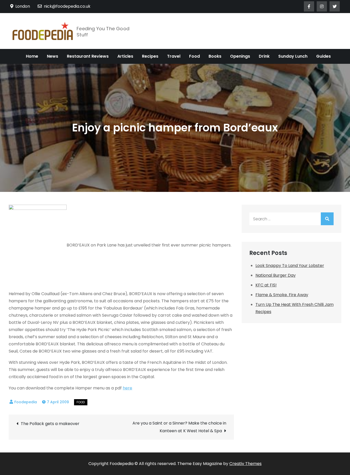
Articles (125, 56)
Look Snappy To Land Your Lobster (289, 266)
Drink (264, 56)
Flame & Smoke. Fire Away (281, 295)
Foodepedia (25, 402)
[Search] (327, 218)
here (127, 388)
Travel (173, 56)
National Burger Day (275, 275)
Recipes (150, 56)
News (52, 56)
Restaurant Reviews (88, 56)
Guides (323, 56)
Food (194, 56)
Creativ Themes (245, 464)
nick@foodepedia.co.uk (67, 6)
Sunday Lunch (292, 56)
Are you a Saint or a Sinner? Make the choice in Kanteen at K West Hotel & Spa (179, 427)
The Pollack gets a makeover (50, 424)
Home (32, 56)
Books (215, 56)
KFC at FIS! (266, 285)
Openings (240, 56)
